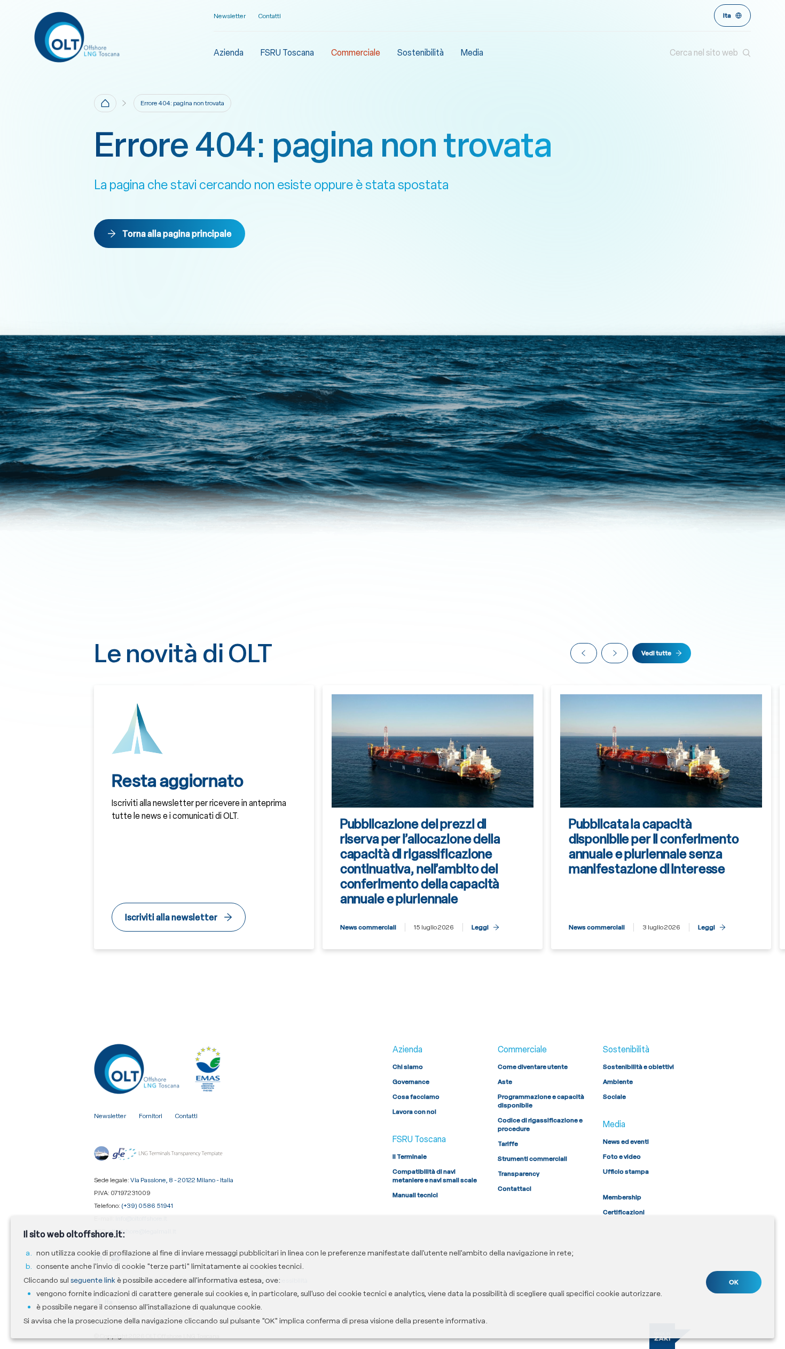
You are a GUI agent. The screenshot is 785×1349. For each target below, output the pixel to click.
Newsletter (230, 16)
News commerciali (368, 927)
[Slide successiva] (614, 653)
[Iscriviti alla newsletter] (204, 817)
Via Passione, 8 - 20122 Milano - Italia (181, 1180)
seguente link (92, 1280)
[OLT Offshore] (124, 37)
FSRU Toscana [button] (287, 52)
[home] (105, 103)
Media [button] (472, 52)
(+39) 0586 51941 (147, 1205)
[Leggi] (432, 817)
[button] (710, 52)
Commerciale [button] (355, 52)
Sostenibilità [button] (420, 52)
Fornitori (150, 1116)
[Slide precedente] (583, 653)
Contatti (269, 16)
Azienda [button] (229, 52)
